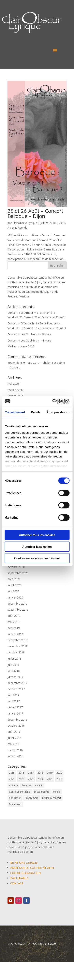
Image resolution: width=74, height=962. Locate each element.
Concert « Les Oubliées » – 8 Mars (29, 334)
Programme (31, 798)
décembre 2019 (17, 603)
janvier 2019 (15, 634)
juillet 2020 (14, 585)
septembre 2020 (17, 573)
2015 (12, 772)
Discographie (41, 791)
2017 (31, 772)
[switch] (63, 493)
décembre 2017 (17, 683)
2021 (12, 779)
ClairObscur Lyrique (24, 223)
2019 (49, 772)
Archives (26, 785)
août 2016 (14, 732)
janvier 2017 (15, 713)
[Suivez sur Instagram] (18, 900)
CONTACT (16, 883)
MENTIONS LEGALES (23, 862)
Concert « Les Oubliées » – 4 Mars (29, 340)
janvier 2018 (15, 677)
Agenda (22, 227)
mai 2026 (13, 384)
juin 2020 (13, 591)
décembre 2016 (17, 719)
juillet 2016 (14, 738)
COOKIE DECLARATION (25, 873)
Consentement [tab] (15, 412)
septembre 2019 (17, 609)
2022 (21, 779)
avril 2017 (13, 701)
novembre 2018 (17, 646)
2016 (21, 772)
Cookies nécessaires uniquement (37, 558)
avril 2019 (13, 628)
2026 (59, 779)
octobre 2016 (16, 725)
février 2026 (15, 390)
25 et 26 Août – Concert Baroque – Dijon (35, 213)
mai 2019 (13, 622)
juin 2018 (13, 665)
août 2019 (14, 616)
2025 (49, 779)
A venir (11, 227)
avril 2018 (13, 670)
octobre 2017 (16, 689)
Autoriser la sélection (37, 546)
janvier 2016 (15, 756)
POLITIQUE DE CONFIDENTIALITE (32, 868)
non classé (15, 798)
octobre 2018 (16, 652)
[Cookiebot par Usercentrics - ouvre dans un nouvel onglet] (52, 401)
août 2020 (14, 579)
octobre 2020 (16, 567)
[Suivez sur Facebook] (26, 900)
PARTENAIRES (19, 878)
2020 (59, 772)
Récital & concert (51, 798)
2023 (31, 779)
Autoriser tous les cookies (37, 535)
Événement (15, 804)
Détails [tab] (35, 412)
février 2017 (15, 707)
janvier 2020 (15, 597)
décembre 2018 (17, 640)
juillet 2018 (14, 658)
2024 (40, 779)
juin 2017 (13, 695)
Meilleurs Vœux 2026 (20, 346)
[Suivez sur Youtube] (10, 900)
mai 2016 (13, 744)
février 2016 (15, 750)
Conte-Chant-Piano (19, 791)
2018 (62, 223)
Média (56, 791)
